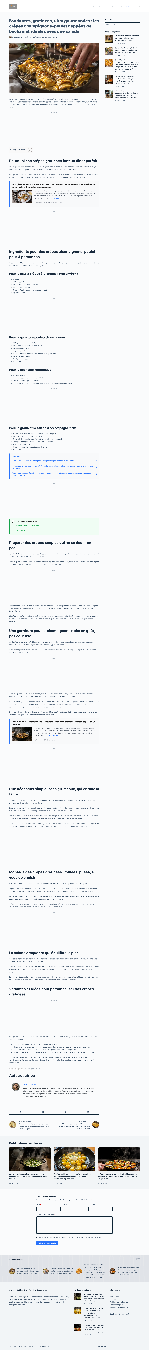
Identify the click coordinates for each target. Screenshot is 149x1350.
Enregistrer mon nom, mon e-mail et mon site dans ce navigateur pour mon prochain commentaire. (70, 1237)
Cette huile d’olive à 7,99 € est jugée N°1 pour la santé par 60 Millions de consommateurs (126, 50)
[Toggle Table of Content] (29, 150)
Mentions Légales (116, 1305)
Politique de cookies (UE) (119, 1307)
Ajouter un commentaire (45, 1214)
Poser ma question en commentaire (27, 525)
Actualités (96, 6)
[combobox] (120, 24)
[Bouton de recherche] (138, 24)
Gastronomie (130, 6)
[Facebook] (20, 1112)
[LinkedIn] (88, 1112)
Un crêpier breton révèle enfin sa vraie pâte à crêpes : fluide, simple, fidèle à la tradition (127, 38)
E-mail (65, 1205)
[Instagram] (105, 1346)
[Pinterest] (65, 1112)
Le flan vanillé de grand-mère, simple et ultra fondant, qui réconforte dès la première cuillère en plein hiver (129, 1271)
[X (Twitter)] (43, 1112)
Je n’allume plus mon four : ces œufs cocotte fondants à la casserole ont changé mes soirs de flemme (28, 1176)
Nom (38, 1205)
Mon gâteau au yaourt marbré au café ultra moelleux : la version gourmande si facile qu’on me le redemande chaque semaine (53, 185)
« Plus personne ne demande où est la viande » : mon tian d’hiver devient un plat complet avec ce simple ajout (117, 1176)
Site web (91, 1205)
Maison (121, 6)
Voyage (113, 6)
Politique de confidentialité (120, 1302)
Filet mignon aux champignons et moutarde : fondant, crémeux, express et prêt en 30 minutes (54, 723)
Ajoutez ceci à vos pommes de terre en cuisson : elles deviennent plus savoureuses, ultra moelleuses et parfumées (73, 1176)
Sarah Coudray (29, 1084)
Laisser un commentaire (47, 1243)
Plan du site (114, 1297)
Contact (105, 6)
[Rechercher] (139, 6)
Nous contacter (21, 531)
